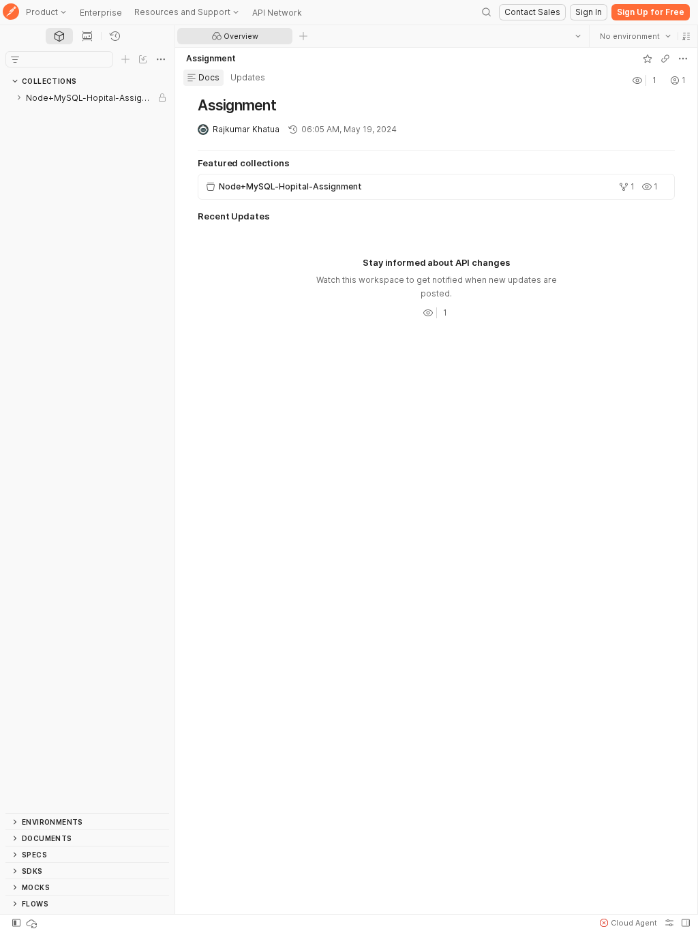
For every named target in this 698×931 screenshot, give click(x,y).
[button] (686, 36)
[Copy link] (664, 58)
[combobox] (634, 36)
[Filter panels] (15, 59)
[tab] (59, 36)
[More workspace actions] (682, 58)
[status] (33, 923)
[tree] (87, 451)
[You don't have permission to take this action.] (303, 36)
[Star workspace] (647, 58)
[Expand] (19, 97)
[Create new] (125, 59)
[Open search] (487, 12)
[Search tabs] (577, 36)
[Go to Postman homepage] (11, 12)
